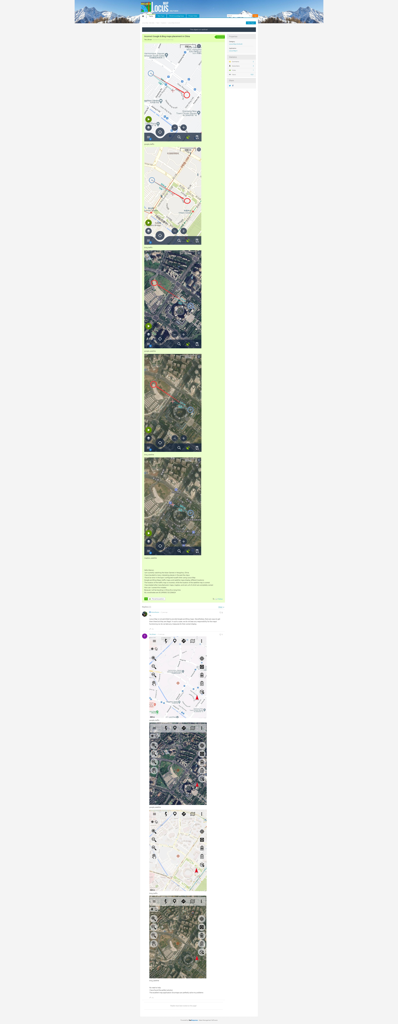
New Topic (161, 16)
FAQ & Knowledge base (176, 16)
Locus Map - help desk (148, 23)
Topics (151, 16)
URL (153, 629)
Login (255, 16)
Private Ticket (193, 16)
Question (163, 23)
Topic (157, 23)
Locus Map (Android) (174, 23)
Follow (220, 599)
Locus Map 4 (233, 51)
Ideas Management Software (208, 1020)
